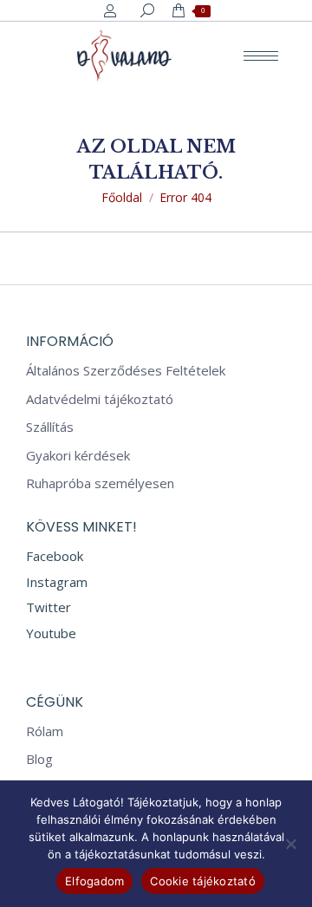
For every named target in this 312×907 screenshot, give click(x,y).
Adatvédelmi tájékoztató (99, 399)
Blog (39, 759)
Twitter (48, 607)
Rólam (44, 731)
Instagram (57, 582)
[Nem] (290, 843)
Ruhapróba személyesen (100, 483)
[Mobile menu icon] (261, 56)
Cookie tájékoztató (203, 881)
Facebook (54, 555)
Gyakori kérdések (78, 455)
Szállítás (50, 427)
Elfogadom (94, 881)
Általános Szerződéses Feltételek (125, 370)
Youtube (51, 633)
